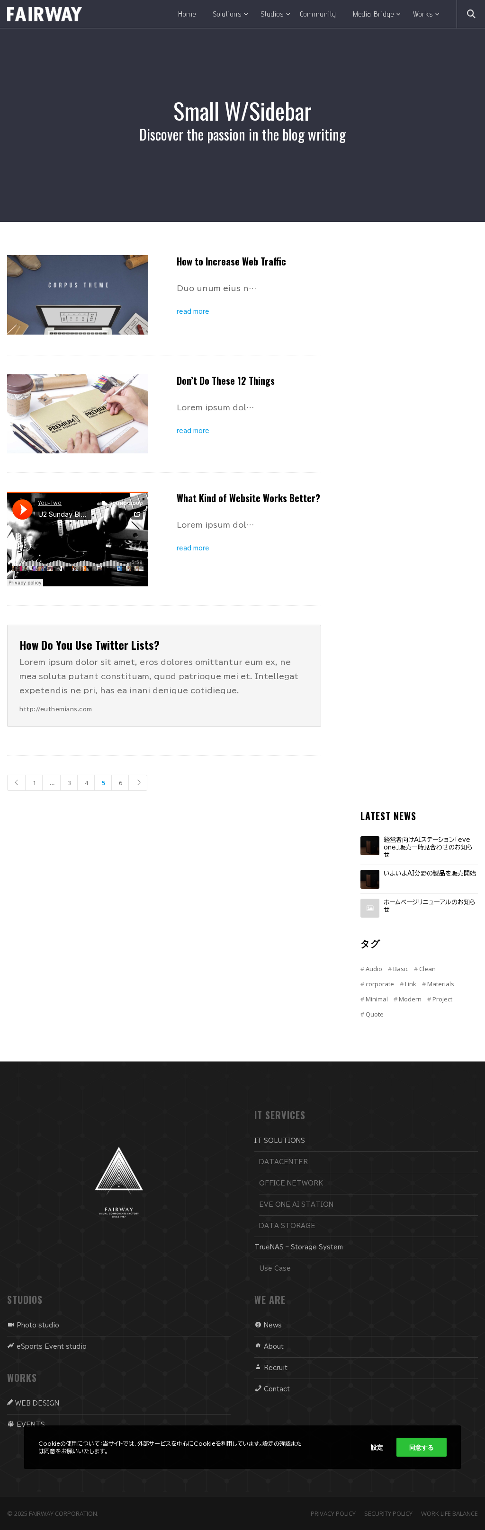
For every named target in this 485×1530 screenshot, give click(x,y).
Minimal (377, 999)
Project (442, 999)
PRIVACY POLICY (333, 1513)
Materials (440, 984)
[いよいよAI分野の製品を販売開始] (369, 879)
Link (410, 984)
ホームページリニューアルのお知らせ (430, 906)
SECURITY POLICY (388, 1513)
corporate (380, 984)
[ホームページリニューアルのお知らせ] (369, 908)
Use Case (275, 1268)
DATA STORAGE (287, 1226)
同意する (421, 1447)
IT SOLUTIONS (279, 1141)
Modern (410, 999)
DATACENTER (283, 1162)
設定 (377, 1447)
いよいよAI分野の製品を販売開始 (430, 873)
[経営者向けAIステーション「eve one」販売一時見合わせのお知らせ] (369, 845)
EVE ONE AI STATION (296, 1205)
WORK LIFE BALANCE (449, 1513)
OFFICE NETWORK (291, 1183)
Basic (400, 968)
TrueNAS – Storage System (298, 1247)
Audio (374, 968)
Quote (375, 1014)
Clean (427, 968)
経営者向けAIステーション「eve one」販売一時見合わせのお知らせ (428, 847)
